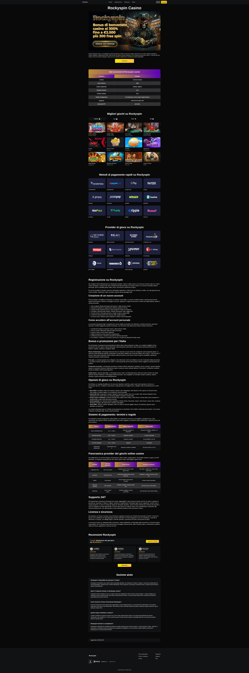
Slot (151, 118)
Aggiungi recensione (152, 541)
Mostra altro (124, 565)
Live (114, 118)
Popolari (96, 118)
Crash (132, 118)
